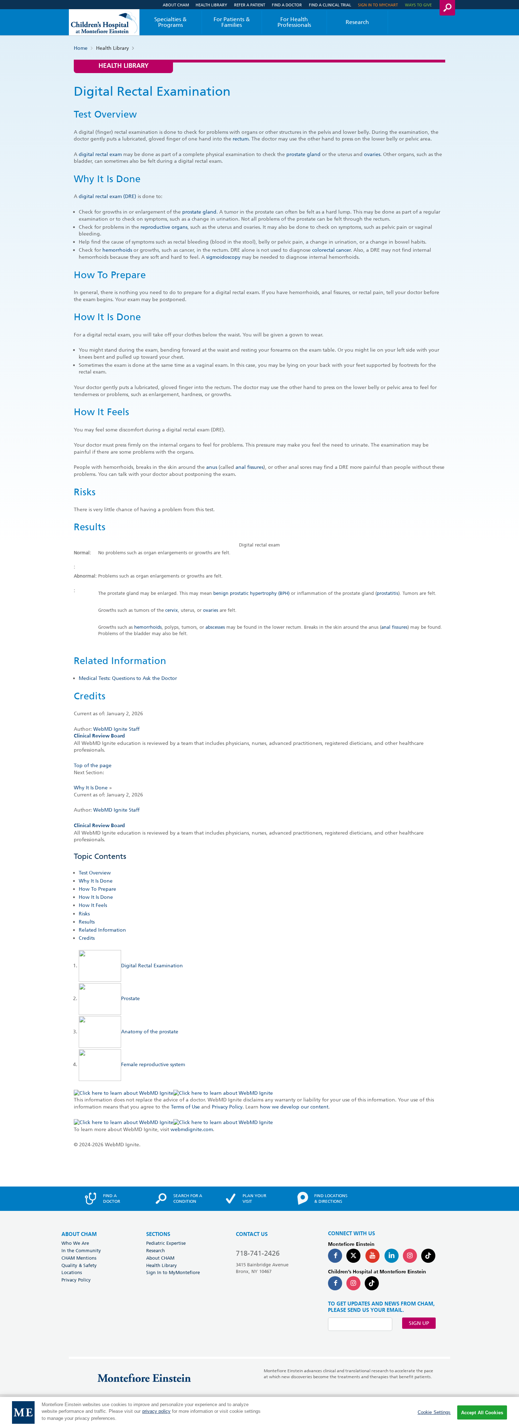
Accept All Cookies (482, 1412)
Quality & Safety (79, 1265)
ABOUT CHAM (79, 1234)
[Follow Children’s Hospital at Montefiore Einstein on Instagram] (353, 1283)
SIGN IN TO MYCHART (378, 4)
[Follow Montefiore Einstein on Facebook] (335, 1256)
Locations (71, 1272)
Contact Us (252, 1234)
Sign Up (419, 1323)
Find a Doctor (287, 4)
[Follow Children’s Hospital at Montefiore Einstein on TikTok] (372, 1283)
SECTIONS (158, 1234)
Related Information (102, 930)
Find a (111, 1198)
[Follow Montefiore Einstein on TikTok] (428, 1256)
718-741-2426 (258, 1253)
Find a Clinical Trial (330, 4)
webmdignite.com (192, 1129)
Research (357, 22)
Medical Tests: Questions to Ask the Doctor (128, 678)
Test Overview (95, 873)
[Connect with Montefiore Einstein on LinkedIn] (391, 1256)
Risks (84, 913)
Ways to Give (418, 4)
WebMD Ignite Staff (116, 810)
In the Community (81, 1250)
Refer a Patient (249, 4)
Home (81, 48)
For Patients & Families (232, 22)
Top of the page (93, 765)
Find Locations (330, 1198)
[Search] (447, 8)
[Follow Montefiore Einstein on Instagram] (410, 1256)
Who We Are (75, 1243)
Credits (87, 938)
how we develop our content (294, 1107)
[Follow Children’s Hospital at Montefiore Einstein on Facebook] (335, 1283)
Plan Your (254, 1198)
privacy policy (156, 1411)
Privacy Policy (227, 1107)
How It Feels (93, 905)
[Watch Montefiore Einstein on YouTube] (372, 1256)
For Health (294, 22)
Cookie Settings (434, 1412)
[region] (259, 1412)
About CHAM (176, 4)
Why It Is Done (91, 787)
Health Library (211, 4)
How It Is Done (96, 897)
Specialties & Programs (170, 22)
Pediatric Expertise (166, 1243)
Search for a (187, 1198)
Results (87, 922)
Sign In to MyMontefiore (173, 1272)
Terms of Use (185, 1107)
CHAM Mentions (78, 1258)
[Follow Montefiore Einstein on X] (353, 1256)
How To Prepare (97, 889)
